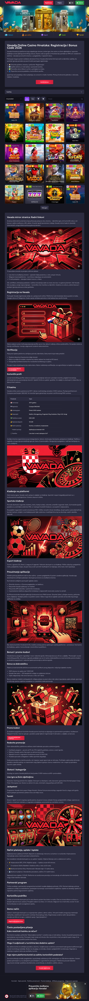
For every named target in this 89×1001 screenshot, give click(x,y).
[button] (2, 19)
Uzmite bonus (44, 82)
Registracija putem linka (16, 921)
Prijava (60, 3)
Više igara (44, 208)
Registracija (48, 3)
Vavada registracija (44, 968)
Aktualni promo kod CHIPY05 (14, 738)
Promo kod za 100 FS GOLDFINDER (14, 369)
